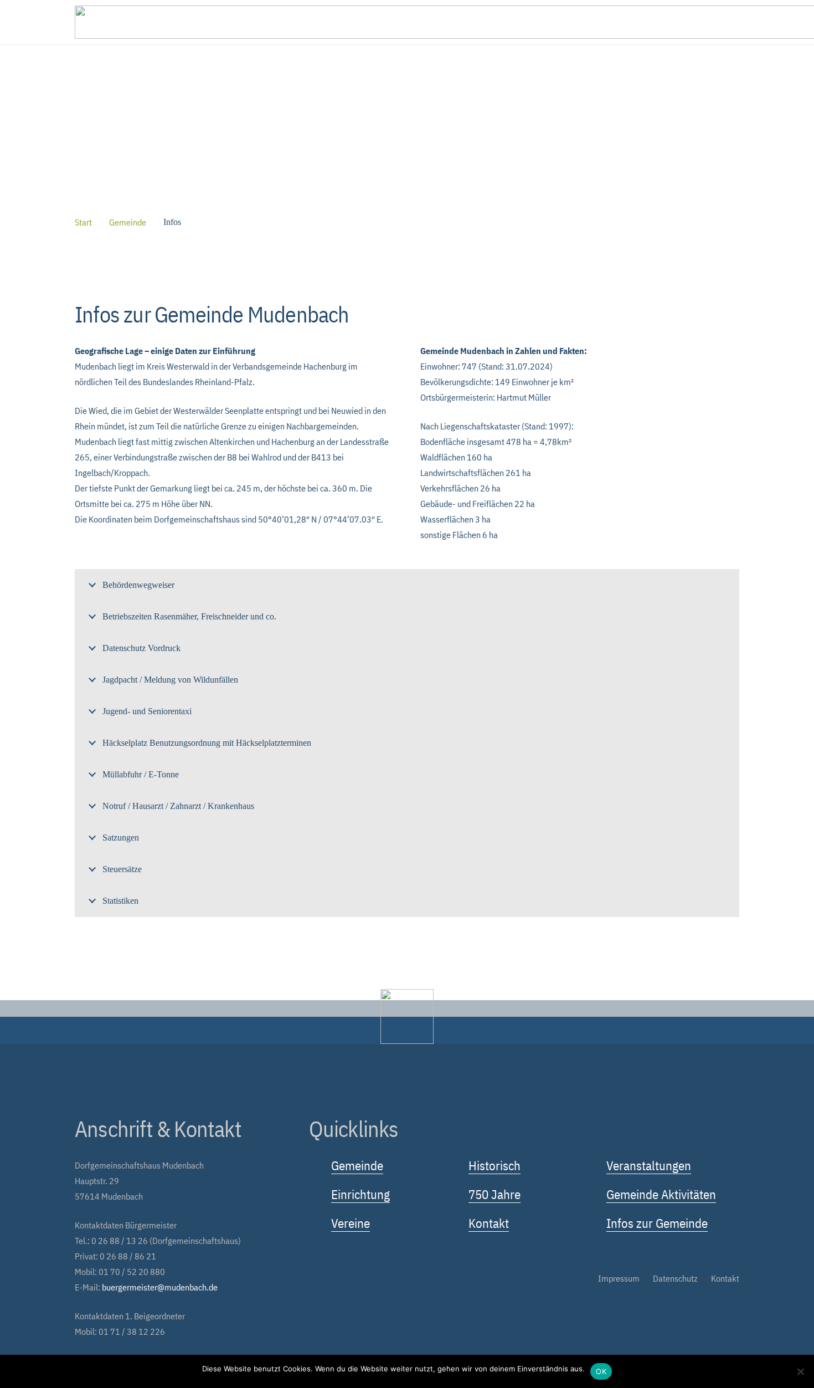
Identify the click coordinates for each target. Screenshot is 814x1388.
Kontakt (488, 1223)
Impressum (619, 1278)
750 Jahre (494, 1194)
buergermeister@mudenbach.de (160, 1287)
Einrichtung (360, 1194)
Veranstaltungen (648, 1165)
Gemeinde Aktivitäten (661, 1194)
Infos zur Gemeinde (657, 1223)
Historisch (494, 1165)
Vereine (350, 1223)
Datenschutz (675, 1278)
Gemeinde (357, 1165)
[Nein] (800, 1371)
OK (601, 1371)
